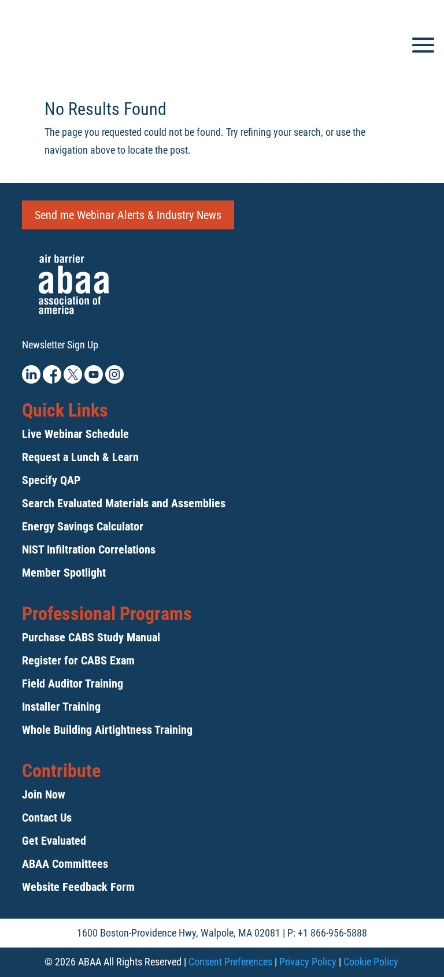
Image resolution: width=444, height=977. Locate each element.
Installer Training (61, 707)
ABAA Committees (65, 864)
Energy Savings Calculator (82, 526)
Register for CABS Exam (78, 660)
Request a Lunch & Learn (80, 457)
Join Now (43, 794)
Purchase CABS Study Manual (91, 637)
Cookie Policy (370, 962)
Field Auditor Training (72, 683)
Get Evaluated (54, 841)
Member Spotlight (64, 572)
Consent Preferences (230, 962)
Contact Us (47, 817)
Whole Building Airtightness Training (107, 730)
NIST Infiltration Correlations (89, 549)
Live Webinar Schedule (75, 434)
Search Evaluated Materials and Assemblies (123, 503)
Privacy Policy (307, 962)
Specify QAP (51, 480)
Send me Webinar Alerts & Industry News (128, 215)
